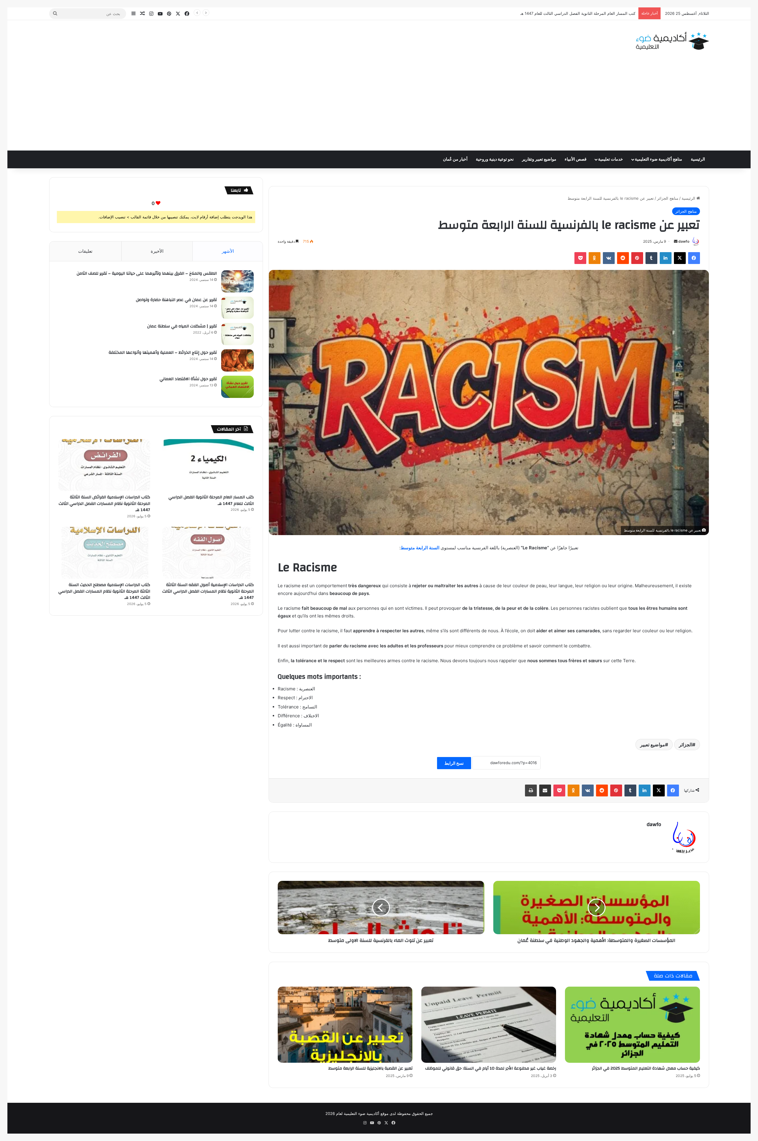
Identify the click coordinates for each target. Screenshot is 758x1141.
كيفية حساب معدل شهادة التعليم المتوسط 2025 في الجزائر (646, 1068)
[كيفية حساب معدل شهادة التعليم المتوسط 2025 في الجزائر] (632, 1025)
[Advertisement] (379, 106)
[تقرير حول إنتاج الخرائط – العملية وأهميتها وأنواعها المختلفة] (237, 360)
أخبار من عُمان (455, 159)
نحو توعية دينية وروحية (495, 159)
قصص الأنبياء (576, 159)
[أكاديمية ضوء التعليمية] (672, 41)
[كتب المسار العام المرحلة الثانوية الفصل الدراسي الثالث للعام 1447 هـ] (208, 465)
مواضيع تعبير (652, 745)
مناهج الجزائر (667, 198)
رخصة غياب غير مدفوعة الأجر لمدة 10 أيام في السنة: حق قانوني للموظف (490, 1068)
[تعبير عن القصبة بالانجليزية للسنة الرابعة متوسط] (345, 1025)
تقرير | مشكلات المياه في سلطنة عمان (182, 326)
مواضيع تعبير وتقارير (539, 159)
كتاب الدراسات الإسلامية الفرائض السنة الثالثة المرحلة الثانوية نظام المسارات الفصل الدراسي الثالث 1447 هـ (545, 13)
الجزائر (685, 745)
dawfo (683, 241)
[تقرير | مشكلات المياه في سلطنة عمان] (237, 334)
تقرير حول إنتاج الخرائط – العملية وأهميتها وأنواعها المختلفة (163, 352)
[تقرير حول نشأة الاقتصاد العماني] (237, 387)
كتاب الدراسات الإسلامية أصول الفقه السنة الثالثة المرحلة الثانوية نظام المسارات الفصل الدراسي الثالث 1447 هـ (208, 591)
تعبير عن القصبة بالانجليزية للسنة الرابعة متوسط (370, 1068)
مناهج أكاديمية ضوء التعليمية (658, 159)
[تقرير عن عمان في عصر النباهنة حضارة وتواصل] (237, 308)
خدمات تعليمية (610, 159)
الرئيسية (698, 159)
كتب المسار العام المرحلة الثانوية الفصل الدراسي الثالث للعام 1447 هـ (211, 500)
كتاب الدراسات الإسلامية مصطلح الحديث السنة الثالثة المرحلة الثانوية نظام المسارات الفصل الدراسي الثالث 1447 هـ (104, 591)
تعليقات (85, 251)
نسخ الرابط (454, 763)
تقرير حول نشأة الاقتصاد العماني (188, 379)
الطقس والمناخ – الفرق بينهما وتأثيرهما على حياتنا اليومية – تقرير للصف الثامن (147, 273)
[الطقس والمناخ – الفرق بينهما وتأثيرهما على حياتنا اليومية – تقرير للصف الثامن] (237, 281)
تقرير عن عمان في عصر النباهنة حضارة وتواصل (176, 300)
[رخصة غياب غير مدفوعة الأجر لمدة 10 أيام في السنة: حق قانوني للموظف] (488, 1025)
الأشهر (228, 251)
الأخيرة (157, 251)
